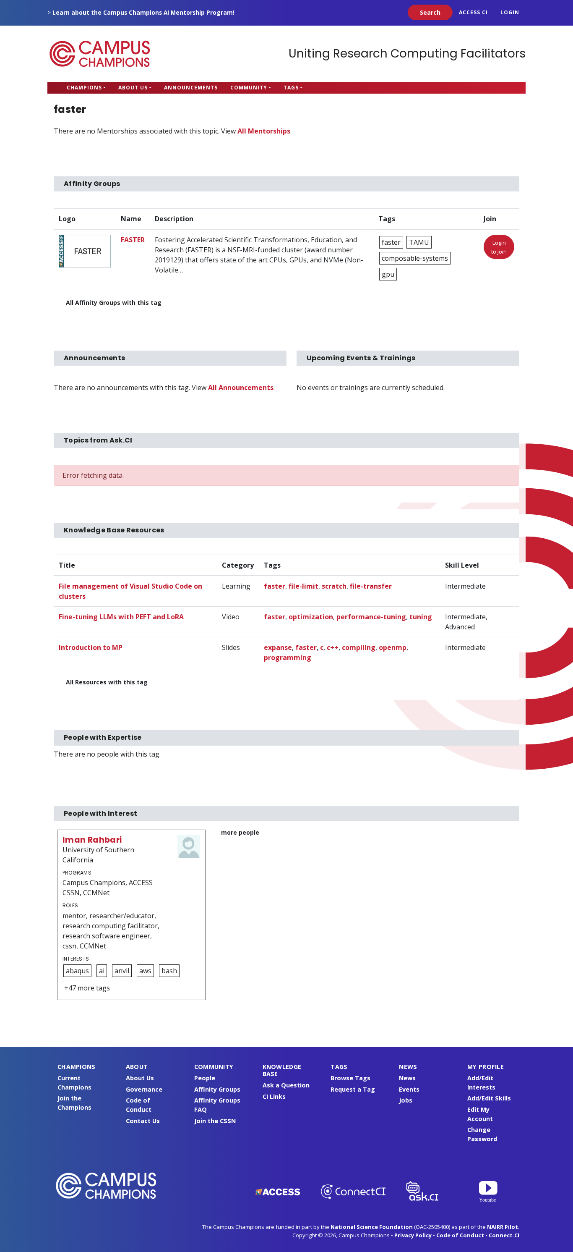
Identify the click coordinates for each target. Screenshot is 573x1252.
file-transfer (371, 586)
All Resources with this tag (107, 682)
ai (101, 970)
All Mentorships (263, 131)
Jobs (405, 1100)
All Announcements (240, 387)
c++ (333, 647)
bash (169, 970)
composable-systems (415, 258)
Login (509, 12)
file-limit (303, 586)
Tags (291, 87)
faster (391, 242)
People (204, 1078)
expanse (278, 647)
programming (287, 657)
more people (240, 832)
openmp (392, 647)
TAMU (419, 242)
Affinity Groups (217, 1089)
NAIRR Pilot (502, 1227)
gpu (388, 274)
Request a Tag (353, 1089)
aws (145, 970)
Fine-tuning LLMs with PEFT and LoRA (121, 616)
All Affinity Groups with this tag (113, 302)
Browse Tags (350, 1078)
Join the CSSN (215, 1121)
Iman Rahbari (92, 840)
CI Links (274, 1096)
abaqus (77, 970)
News (407, 1078)
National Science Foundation (372, 1227)
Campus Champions (99, 53)
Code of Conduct (460, 1235)
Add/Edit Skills (489, 1098)
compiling (358, 647)
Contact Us (143, 1121)
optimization (311, 616)
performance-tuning (371, 616)
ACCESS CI (473, 12)
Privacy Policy (413, 1235)
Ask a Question (286, 1085)
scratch (334, 586)
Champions (84, 87)
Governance (144, 1089)
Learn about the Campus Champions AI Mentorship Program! (143, 12)
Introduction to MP (90, 647)
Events (409, 1089)
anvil (122, 970)
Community (248, 87)
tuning (420, 616)
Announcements (191, 87)
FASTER (133, 239)
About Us (133, 87)
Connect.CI (504, 1235)
